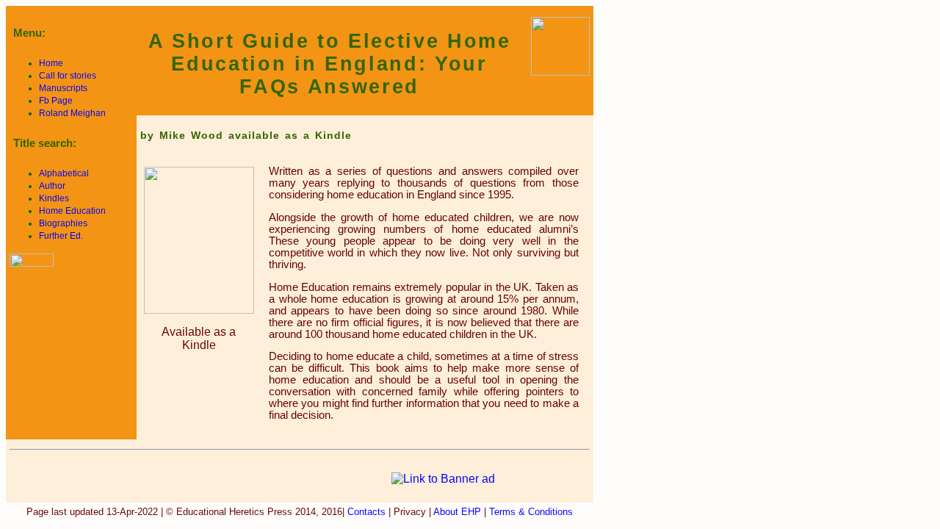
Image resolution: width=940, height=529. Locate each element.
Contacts (366, 511)
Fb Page (56, 101)
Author (52, 186)
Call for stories (67, 76)
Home (51, 63)
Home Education (72, 211)
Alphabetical (64, 173)
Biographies (63, 223)
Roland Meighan (72, 113)
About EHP (456, 511)
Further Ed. (61, 236)
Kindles (54, 198)
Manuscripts (63, 88)
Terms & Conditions (531, 511)
